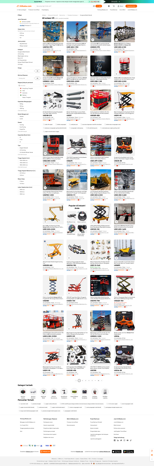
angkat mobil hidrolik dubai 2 (58, 407)
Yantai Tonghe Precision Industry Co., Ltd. (77, 268)
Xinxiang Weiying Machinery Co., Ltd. (52, 50)
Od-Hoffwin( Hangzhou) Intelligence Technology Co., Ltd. (100, 84)
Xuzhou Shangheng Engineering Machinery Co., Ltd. (53, 304)
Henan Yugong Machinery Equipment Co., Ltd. (77, 50)
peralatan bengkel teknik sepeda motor (51, 410)
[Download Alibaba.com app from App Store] (117, 451)
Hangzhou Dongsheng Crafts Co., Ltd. (99, 270)
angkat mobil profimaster (51, 403)
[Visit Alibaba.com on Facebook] (115, 440)
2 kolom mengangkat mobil (76, 407)
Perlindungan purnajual (49, 431)
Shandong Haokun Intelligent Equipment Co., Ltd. (53, 232)
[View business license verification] (91, 463)
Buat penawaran (71, 425)
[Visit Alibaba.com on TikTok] (131, 440)
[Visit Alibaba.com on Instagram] (124, 440)
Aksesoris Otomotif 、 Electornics (56, 15)
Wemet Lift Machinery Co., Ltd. (121, 84)
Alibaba (44, 15)
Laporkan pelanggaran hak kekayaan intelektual (99, 435)
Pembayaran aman (48, 422)
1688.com (60, 458)
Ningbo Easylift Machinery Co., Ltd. (51, 198)
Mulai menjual (117, 425)
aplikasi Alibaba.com (104, 451)
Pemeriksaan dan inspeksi (49, 434)
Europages (100, 458)
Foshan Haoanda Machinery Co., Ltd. (99, 232)
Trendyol (94, 458)
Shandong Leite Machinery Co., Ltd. (123, 268)
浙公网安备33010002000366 (103, 463)
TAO (89, 458)
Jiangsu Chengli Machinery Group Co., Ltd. (77, 339)
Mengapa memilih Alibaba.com (27, 422)
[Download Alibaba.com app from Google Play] (128, 451)
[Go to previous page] (76, 380)
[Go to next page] (101, 380)
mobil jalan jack (74, 124)
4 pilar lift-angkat (49, 124)
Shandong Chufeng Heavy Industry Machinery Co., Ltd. (53, 339)
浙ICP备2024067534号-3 (118, 463)
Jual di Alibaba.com (118, 422)
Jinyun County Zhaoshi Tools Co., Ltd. (123, 164)
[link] (152, 451)
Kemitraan (116, 434)
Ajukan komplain (94, 428)
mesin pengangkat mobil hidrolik (93, 407)
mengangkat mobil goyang (77, 128)
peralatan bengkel (37, 403)
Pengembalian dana (95, 431)
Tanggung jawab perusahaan (27, 428)
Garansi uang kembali (48, 425)
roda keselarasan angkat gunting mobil (111, 128)
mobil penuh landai (43, 407)
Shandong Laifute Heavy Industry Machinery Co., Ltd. (100, 50)
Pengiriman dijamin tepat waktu (51, 428)
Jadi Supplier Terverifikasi (120, 431)
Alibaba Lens (29, 451)
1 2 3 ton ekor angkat (113, 403)
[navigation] (29, 198)
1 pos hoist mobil (24, 403)
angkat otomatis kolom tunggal (52, 131)
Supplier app (79, 451)
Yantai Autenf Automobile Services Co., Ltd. (77, 164)
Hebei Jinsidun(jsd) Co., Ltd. (73, 118)
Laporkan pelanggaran (95, 438)
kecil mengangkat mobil (127, 403)
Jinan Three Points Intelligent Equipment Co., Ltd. (124, 50)
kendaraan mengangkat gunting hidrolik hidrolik (55, 128)
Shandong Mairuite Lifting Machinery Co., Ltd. (124, 198)
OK (37, 71)
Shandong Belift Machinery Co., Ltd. (123, 305)
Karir (21, 431)
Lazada (77, 458)
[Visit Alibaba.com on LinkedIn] (118, 440)
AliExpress (54, 458)
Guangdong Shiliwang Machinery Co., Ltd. (53, 268)
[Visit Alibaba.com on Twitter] (121, 440)
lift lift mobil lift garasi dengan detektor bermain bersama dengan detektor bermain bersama (82, 403)
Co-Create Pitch (24, 425)
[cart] (114, 6)
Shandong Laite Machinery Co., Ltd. (99, 198)
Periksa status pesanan (119, 428)
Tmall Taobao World (69, 458)
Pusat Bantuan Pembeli (96, 422)
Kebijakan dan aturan (48, 437)
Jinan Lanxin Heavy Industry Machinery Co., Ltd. (53, 164)
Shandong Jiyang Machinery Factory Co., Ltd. (77, 84)
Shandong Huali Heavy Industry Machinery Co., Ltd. (100, 118)
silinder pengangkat (61, 124)
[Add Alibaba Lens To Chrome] (45, 451)
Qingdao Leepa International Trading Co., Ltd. (100, 164)
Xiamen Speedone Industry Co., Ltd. (75, 198)
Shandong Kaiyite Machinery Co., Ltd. (99, 304)
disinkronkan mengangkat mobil (113, 124)
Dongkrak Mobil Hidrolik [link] (86, 15)
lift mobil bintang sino (92, 128)
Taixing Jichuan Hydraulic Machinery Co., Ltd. (124, 118)
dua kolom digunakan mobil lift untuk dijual (92, 124)
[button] (94, 6)
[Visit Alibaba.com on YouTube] (127, 440)
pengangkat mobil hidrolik (71, 410)
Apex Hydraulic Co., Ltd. (49, 118)
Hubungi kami (93, 425)
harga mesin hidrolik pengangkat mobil (29, 410)
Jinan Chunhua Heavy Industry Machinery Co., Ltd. (53, 84)
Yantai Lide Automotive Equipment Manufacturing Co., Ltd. (124, 232)
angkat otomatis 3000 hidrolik (27, 407)
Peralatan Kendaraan (73, 15)
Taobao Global (83, 458)
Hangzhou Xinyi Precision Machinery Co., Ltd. (77, 304)
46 (98, 380)
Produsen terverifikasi (72, 422)
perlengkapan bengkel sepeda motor (114, 407)
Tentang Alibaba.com (25, 418)
